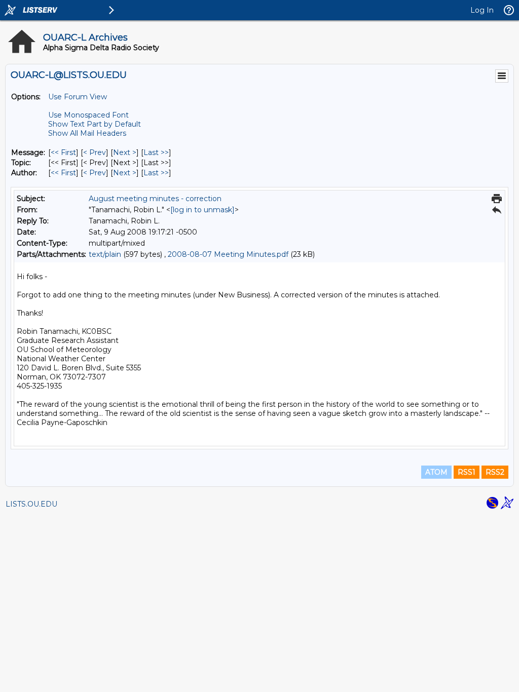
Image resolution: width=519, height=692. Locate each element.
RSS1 (466, 472)
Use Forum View (77, 96)
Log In (482, 10)
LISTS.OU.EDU (31, 504)
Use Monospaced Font (88, 115)
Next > (124, 152)
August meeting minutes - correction (155, 198)
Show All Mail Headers (87, 133)
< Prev (94, 152)
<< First (63, 152)
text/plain (105, 254)
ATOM (436, 472)
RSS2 (495, 472)
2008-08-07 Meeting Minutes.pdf (228, 254)
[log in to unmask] (202, 209)
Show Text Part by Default (94, 124)
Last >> (156, 152)
